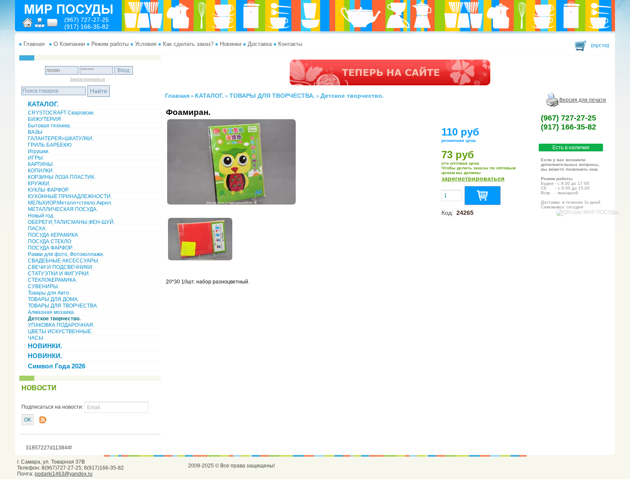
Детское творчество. (54, 319)
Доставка (260, 44)
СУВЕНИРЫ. (43, 286)
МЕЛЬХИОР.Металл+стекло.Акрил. (70, 203)
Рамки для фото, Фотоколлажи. (66, 254)
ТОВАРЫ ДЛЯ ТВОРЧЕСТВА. (63, 306)
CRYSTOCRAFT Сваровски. (61, 113)
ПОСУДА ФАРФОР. (50, 248)
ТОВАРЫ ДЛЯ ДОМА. (53, 299)
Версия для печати (582, 100)
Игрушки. (39, 151)
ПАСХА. (37, 229)
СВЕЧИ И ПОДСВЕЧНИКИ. (60, 267)
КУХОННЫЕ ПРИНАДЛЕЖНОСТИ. (70, 196)
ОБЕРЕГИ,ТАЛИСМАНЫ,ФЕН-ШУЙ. (71, 222)
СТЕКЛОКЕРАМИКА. (52, 280)
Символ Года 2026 (56, 366)
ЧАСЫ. (36, 338)
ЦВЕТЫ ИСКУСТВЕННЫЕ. (60, 331)
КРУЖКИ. (39, 184)
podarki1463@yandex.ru (64, 474)
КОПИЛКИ (40, 171)
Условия (145, 44)
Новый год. (41, 216)
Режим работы (110, 44)
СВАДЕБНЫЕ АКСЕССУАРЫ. (63, 261)
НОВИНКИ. (45, 345)
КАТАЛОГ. (43, 104)
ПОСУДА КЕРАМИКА (53, 235)
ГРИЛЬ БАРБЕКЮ (50, 145)
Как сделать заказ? (188, 44)
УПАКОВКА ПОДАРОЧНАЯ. (61, 325)
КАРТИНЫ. (41, 164)
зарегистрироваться (472, 178)
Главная (34, 44)
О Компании (69, 44)
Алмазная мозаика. (51, 312)
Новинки (230, 44)
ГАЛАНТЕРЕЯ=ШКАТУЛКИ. (60, 139)
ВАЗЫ (35, 132)
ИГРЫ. (36, 158)
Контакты (290, 44)
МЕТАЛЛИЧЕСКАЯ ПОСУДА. (63, 209)
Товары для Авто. (49, 293)
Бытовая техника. (49, 126)
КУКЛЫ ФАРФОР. (48, 190)
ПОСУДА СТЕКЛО (49, 241)
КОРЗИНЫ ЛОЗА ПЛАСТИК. (62, 177)
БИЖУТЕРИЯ (44, 119)
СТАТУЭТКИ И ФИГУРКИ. (59, 274)
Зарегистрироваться (87, 79)
